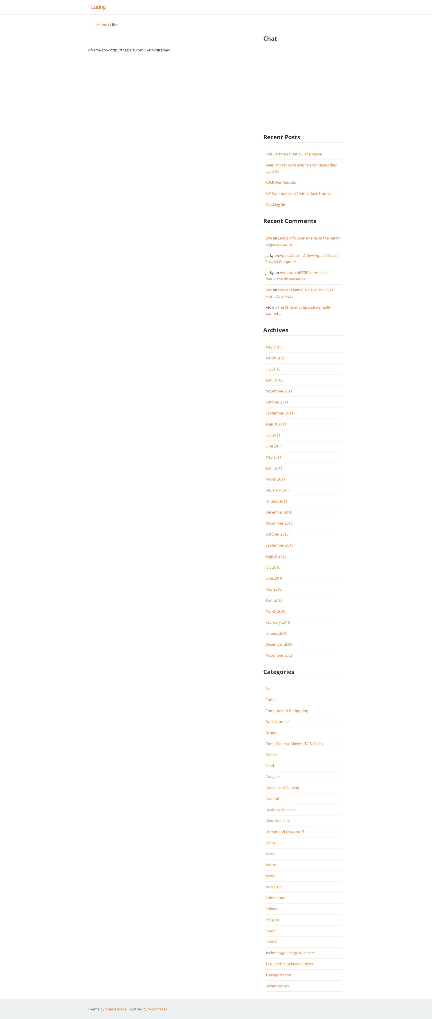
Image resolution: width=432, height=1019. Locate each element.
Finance (272, 754)
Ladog (98, 7)
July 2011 (273, 435)
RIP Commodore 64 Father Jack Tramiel (298, 193)
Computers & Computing (287, 710)
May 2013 (273, 347)
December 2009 (279, 644)
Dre (269, 238)
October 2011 (277, 402)
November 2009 (279, 655)
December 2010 (279, 512)
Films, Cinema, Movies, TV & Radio (294, 743)
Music (270, 853)
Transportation (278, 974)
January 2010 (276, 633)
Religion (272, 919)
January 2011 (276, 501)
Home (102, 24)
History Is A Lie (278, 820)
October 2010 (277, 534)
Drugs (271, 732)
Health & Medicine (281, 809)
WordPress (157, 1009)
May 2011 (273, 457)
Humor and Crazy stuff (285, 831)
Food (270, 765)
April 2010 (274, 600)
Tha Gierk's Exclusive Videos (289, 963)
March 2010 (275, 611)
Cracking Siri (276, 204)
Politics (272, 908)
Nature (271, 864)
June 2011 (274, 446)
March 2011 (275, 479)
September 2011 (279, 413)
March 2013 (275, 358)
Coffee (271, 699)
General (272, 798)
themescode (115, 1009)
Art (268, 688)
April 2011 (274, 468)
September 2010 (279, 545)
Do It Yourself (277, 721)
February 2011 (278, 490)
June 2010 (274, 578)
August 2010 (276, 556)
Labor (270, 842)
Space (271, 930)
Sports (271, 941)
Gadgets (273, 776)
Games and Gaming (282, 787)
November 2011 (279, 391)
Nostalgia (273, 886)
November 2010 (279, 523)
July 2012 (273, 369)
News (270, 875)
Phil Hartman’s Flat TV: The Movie (294, 154)
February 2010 (278, 622)
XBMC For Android (281, 182)
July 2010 (273, 567)
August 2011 (276, 424)
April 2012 (274, 380)
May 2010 (273, 589)
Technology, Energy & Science (290, 952)
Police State (275, 897)
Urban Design (277, 986)
